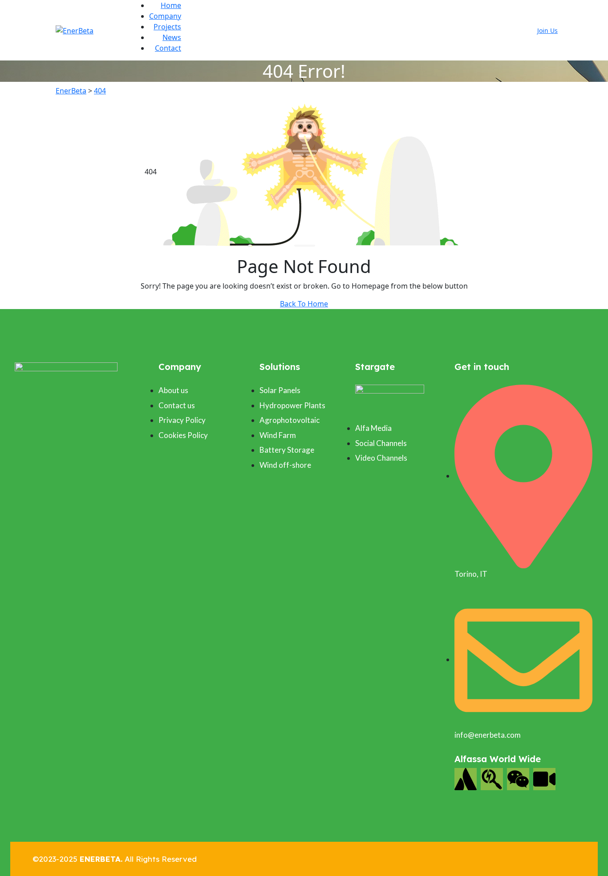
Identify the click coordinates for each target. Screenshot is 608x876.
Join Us (547, 30)
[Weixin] (518, 779)
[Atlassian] (465, 779)
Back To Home (304, 304)
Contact (168, 48)
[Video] (544, 779)
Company (165, 16)
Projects (167, 27)
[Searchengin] (492, 779)
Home (171, 5)
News (171, 37)
